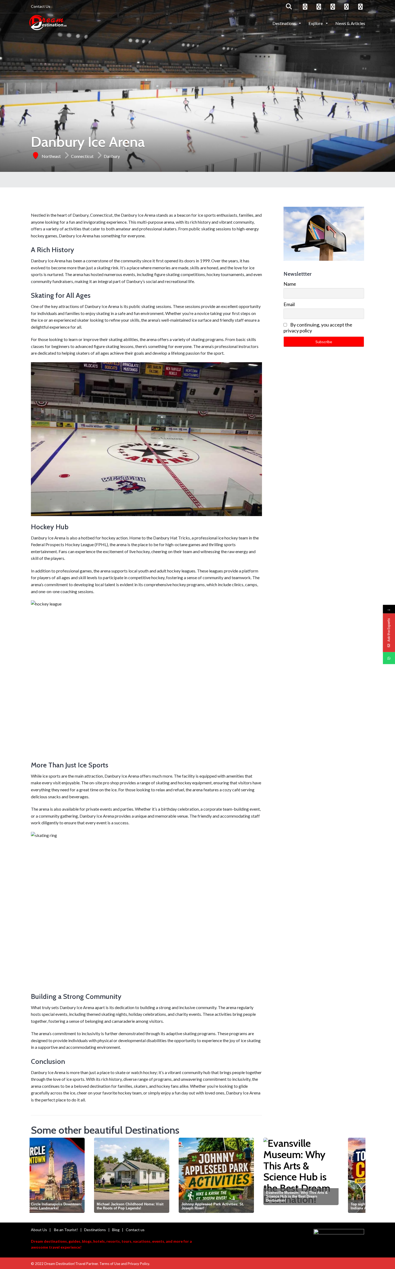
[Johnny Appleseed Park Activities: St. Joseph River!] (153, 1175)
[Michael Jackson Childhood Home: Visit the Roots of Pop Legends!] (68, 1175)
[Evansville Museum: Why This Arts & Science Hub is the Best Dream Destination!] (237, 1171)
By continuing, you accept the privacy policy (317, 327)
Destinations (284, 23)
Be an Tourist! (66, 1229)
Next (359, 1176)
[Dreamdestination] (48, 22)
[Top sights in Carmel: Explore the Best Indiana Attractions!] (322, 1175)
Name (289, 284)
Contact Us (40, 6)
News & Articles (350, 23)
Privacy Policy (138, 1263)
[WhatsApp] (389, 658)
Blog (116, 1229)
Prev (36, 1176)
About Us (39, 1229)
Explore (316, 23)
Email (289, 304)
